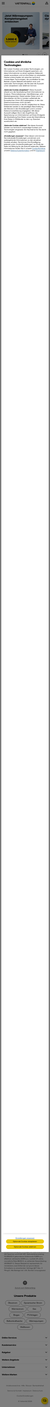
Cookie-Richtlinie (38, 148)
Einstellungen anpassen (25, 1238)
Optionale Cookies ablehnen (25, 1247)
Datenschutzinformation (20, 151)
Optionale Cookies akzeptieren (25, 1241)
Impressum (40, 151)
